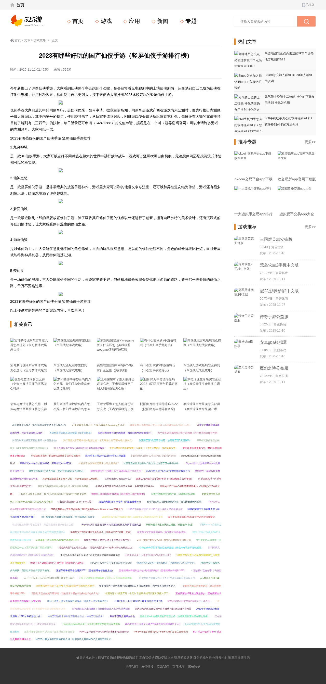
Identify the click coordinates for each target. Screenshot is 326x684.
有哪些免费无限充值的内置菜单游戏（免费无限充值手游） (125, 486)
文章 (27, 40)
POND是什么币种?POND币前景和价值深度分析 (104, 631)
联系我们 (163, 666)
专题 (190, 21)
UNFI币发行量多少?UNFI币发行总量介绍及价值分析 (164, 540)
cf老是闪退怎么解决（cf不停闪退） (76, 501)
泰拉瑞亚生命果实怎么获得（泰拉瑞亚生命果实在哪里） (201, 409)
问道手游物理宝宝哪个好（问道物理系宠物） (174, 494)
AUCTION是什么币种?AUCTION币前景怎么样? (49, 578)
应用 (133, 21)
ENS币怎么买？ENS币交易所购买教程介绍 (168, 471)
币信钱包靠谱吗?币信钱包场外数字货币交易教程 (55, 455)
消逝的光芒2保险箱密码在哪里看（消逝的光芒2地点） (58, 563)
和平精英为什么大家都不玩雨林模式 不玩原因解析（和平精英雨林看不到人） (138, 586)
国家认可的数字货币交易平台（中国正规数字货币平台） (164, 478)
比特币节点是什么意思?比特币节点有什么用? (148, 555)
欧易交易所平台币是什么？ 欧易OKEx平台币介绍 (116, 471)
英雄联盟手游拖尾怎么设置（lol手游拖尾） (71, 433)
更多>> (310, 142)
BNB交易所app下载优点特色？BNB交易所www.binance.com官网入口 (87, 509)
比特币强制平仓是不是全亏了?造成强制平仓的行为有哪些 (65, 586)
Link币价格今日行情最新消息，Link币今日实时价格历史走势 (132, 517)
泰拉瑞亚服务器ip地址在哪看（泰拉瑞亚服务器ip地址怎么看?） (44, 524)
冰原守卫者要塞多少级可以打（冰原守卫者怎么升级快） (71, 478)
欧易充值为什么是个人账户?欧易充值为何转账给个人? (152, 624)
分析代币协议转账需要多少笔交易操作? (98, 463)
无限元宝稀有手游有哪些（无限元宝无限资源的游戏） (106, 578)
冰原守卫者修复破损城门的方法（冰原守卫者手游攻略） (152, 463)
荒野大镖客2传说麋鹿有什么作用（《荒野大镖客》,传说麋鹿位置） (143, 448)
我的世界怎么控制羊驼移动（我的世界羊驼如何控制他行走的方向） (66, 593)
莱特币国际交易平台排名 (122, 616)
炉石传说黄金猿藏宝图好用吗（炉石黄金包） (35, 440)
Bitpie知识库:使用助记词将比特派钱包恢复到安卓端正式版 (111, 524)
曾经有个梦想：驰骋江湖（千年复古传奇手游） (108, 540)
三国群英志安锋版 (276, 239)
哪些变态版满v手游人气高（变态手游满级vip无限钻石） (57, 471)
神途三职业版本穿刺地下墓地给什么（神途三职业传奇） (76, 616)
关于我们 (132, 666)
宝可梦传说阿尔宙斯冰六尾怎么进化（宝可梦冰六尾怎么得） (28, 370)
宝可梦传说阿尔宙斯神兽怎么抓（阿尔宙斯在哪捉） (64, 486)
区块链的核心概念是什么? (118, 478)
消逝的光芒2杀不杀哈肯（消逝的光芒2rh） (120, 501)
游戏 (105, 21)
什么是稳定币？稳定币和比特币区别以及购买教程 (79, 448)
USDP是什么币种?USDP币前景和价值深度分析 (138, 601)
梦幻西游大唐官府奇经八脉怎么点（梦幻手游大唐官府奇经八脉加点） (98, 440)
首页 (20, 5)
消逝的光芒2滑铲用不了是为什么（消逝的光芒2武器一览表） (101, 532)
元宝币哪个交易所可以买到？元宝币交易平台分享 (49, 631)
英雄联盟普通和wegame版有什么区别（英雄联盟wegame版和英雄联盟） (115, 370)
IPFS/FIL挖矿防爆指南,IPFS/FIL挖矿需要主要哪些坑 (161, 631)
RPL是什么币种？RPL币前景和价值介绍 (111, 563)
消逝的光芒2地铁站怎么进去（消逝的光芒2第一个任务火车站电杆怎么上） (96, 547)
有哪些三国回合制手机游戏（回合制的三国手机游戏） (118, 494)
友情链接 (147, 666)
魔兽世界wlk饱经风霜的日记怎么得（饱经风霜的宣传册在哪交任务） (175, 616)
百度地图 (178, 666)
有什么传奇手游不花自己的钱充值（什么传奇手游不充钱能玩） (171, 547)
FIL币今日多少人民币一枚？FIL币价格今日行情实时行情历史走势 (53, 494)
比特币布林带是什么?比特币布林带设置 (105, 455)
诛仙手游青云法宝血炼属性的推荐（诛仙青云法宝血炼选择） (78, 601)
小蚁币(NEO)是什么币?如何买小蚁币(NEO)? (153, 455)
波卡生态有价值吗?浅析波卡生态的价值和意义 (191, 517)
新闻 (162, 21)
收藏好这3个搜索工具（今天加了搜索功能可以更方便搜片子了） (138, 593)
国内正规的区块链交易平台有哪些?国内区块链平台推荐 (163, 608)
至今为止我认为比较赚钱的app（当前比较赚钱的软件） (175, 501)
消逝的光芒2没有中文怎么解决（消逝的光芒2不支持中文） (166, 563)
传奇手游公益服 (274, 316)
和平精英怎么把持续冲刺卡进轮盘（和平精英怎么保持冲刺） (189, 433)
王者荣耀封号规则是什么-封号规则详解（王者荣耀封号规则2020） (153, 570)
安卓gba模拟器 (273, 342)
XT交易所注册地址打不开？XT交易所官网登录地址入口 (167, 578)
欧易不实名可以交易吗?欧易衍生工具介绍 (189, 601)
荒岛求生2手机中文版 (279, 265)
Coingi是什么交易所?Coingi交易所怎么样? (57, 540)
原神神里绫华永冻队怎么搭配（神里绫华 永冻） (170, 524)
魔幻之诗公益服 (274, 368)
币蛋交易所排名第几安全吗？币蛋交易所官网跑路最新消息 (90, 555)
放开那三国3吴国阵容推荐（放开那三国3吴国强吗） (165, 440)
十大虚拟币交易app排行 (253, 214)
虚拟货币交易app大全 (296, 214)
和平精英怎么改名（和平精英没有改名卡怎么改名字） (39, 425)
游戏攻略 (40, 40)
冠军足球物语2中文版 (279, 291)
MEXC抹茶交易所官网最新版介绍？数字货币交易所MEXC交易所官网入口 (73, 639)
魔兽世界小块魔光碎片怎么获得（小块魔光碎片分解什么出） (161, 425)
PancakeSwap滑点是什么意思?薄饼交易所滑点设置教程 (91, 624)
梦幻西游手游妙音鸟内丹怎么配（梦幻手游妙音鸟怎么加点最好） (71, 409)
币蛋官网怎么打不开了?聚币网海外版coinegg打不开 (98, 425)
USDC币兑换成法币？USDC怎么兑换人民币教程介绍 (155, 509)
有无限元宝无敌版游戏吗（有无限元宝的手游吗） (162, 532)
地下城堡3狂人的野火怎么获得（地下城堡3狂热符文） (69, 517)
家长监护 (194, 666)
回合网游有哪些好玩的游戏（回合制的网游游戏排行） (125, 433)
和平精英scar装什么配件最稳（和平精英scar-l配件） (47, 463)
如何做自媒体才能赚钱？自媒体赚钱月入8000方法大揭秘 (101, 608)
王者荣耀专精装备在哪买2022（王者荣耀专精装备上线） (85, 570)
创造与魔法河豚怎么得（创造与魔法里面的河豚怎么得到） (28, 409)
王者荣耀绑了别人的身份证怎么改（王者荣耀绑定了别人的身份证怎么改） (115, 409)
